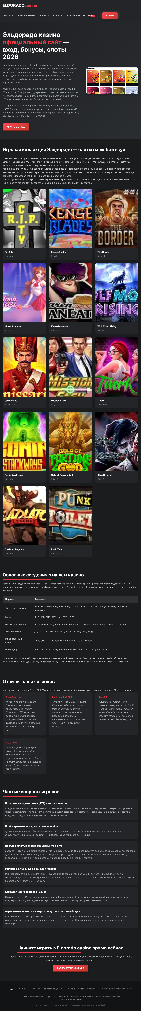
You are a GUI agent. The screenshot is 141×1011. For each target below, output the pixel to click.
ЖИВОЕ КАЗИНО (26, 15)
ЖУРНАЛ (44, 15)
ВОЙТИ (110, 15)
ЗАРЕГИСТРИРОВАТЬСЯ (70, 968)
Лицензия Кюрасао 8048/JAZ (82, 989)
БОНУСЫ (57, 15)
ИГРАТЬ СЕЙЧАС (16, 127)
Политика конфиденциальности (116, 989)
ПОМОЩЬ (8, 15)
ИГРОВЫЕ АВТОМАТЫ (80, 15)
